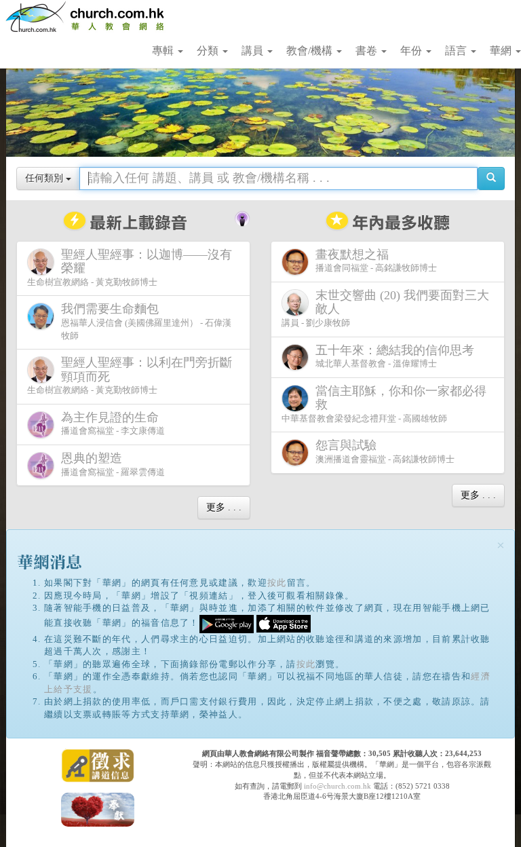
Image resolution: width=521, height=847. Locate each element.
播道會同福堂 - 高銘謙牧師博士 (376, 261)
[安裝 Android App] (226, 623)
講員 (254, 50)
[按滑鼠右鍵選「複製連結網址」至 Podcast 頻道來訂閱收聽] (242, 217)
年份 (412, 50)
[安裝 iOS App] (283, 623)
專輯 (164, 50)
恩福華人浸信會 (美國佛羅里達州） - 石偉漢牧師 (146, 321)
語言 (457, 50)
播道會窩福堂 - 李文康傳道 (113, 423)
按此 (277, 583)
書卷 (367, 50)
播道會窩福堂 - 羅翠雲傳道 (113, 464)
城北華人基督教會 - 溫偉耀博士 (394, 356)
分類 (209, 50)
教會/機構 (310, 50)
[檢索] (491, 178)
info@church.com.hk (337, 786)
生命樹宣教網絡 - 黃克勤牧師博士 (129, 267)
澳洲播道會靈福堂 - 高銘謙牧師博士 (385, 451)
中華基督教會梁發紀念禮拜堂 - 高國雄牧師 (384, 404)
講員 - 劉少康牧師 (385, 308)
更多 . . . (224, 507)
